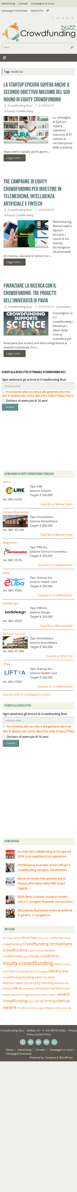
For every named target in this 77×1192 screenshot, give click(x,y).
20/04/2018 (46, 210)
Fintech (13, 971)
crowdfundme (15, 950)
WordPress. (66, 1057)
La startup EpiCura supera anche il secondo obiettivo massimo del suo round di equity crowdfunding (37, 91)
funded (22, 971)
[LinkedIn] (67, 17)
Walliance (50, 1008)
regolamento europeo (36, 994)
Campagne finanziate (14, 10)
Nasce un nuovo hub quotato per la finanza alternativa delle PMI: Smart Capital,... (42, 883)
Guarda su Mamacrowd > (57, 504)
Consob (67, 938)
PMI (14, 988)
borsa (41, 938)
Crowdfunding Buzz (20, 105)
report (52, 994)
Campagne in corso (42, 3)
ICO (36, 971)
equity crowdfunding (28, 963)
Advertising (8, 3)
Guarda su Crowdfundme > (56, 565)
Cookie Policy (42, 1034)
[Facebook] (52, 17)
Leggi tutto (13, 157)
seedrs (31, 1001)
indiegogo (43, 971)
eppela (26, 956)
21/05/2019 (46, 105)
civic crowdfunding (53, 938)
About (9, 1049)
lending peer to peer (38, 977)
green (29, 971)
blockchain (29, 937)
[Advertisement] (38, 793)
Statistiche (36, 10)
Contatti (23, 3)
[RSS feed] (72, 17)
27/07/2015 (46, 306)
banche (17, 938)
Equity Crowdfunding (20, 111)
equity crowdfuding (44, 956)
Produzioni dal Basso (49, 988)
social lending (45, 1000)
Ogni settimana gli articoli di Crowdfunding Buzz (34, 380)
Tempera (50, 1057)
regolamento (17, 994)
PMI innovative (26, 988)
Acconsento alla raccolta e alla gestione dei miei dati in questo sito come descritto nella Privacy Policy (37, 394)
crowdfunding (12, 944)
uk (23, 1008)
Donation (65, 306)
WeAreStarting (63, 1007)
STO (19, 1008)
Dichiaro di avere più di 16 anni (26, 401)
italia (52, 970)
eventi (57, 964)
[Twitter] (62, 17)
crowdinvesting (35, 950)
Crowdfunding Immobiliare (47, 943)
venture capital (37, 1007)
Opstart (28, 983)
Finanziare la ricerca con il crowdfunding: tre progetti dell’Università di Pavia (30, 292)
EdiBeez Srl (34, 1030)
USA (27, 1008)
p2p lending (44, 982)
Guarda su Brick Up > (60, 656)
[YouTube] (57, 17)
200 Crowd (8, 938)
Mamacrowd (13, 982)
